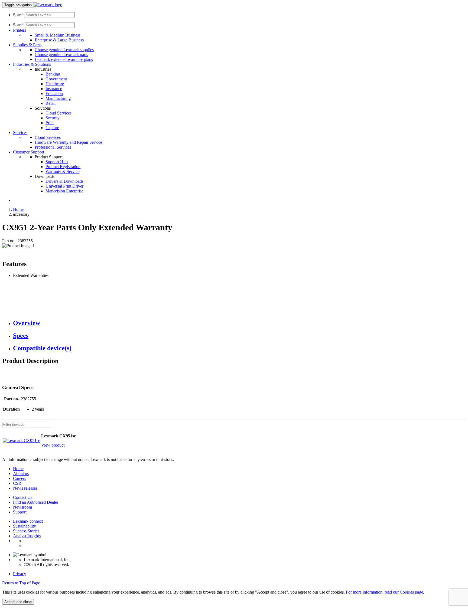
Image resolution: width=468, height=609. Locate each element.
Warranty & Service (62, 171)
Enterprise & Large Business (59, 40)
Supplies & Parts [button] (27, 44)
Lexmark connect (28, 521)
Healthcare (55, 83)
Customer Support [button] (28, 152)
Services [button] (20, 132)
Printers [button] (19, 30)
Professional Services (53, 147)
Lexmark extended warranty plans (64, 59)
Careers (19, 478)
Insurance (54, 88)
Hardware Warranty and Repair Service (68, 142)
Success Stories (26, 531)
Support (20, 512)
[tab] (239, 323)
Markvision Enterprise (64, 191)
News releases (25, 488)
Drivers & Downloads (64, 181)
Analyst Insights (27, 535)
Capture (52, 127)
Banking (53, 74)
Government (56, 79)
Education (54, 93)
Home (18, 209)
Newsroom (22, 507)
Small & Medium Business (57, 35)
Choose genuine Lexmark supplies (64, 49)
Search (19, 14)
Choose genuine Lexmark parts (61, 54)
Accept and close (18, 602)
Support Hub (57, 161)
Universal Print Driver (64, 186)
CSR (17, 483)
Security (53, 118)
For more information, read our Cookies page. (385, 592)
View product (52, 445)
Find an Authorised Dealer (35, 502)
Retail (51, 103)
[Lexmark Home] (48, 4)
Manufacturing (58, 98)
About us (21, 473)
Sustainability (24, 526)
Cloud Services (59, 113)
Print (50, 122)
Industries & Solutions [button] (32, 64)
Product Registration (63, 166)
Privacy (19, 573)
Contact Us (22, 497)
